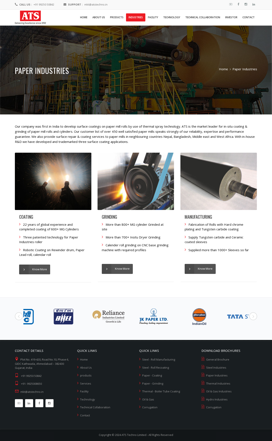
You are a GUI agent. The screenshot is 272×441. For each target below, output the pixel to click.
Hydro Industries (217, 399)
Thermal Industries (218, 383)
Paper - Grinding (152, 383)
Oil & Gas (148, 399)
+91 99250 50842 (44, 4)
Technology (87, 399)
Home (223, 69)
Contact (85, 415)
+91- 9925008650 (31, 384)
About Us (86, 367)
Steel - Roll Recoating (155, 367)
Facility (84, 391)
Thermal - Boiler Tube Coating (161, 391)
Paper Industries (217, 375)
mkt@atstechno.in (96, 4)
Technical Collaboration (95, 407)
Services (85, 383)
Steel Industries (216, 367)
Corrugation (149, 407)
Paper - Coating (152, 375)
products (86, 375)
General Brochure (217, 359)
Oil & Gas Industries (219, 391)
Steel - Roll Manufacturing (158, 359)
